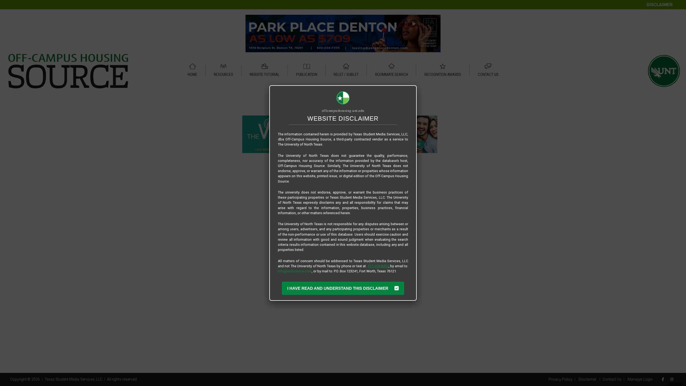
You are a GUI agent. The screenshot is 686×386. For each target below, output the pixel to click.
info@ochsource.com (295, 271)
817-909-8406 (378, 266)
